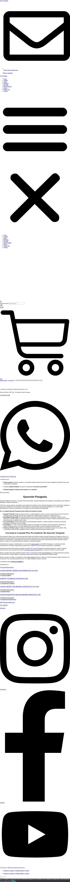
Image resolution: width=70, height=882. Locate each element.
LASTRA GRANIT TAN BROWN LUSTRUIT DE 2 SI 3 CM (19, 586)
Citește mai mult (7, 574)
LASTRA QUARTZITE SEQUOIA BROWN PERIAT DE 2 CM (20, 594)
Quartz (5, 88)
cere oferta (11, 380)
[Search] (1, 305)
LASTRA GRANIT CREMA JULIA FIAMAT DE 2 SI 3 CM (19, 570)
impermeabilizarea (47, 552)
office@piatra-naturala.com (7, 602)
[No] (15, 881)
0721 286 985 (4, 605)
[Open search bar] (1, 302)
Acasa (5, 79)
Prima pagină (3, 380)
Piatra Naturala (7, 86)
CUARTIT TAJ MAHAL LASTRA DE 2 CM (14, 578)
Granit (5, 82)
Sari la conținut (4, 0)
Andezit (5, 80)
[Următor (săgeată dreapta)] (2, 878)
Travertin (5, 85)
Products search (4, 303)
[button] (35, 163)
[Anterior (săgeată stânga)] (0, 878)
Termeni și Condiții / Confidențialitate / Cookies (16, 870)
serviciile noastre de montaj (32, 550)
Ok (13, 881)
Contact (5, 91)
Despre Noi (6, 89)
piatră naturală (35, 544)
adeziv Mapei (30, 557)
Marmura (5, 83)
